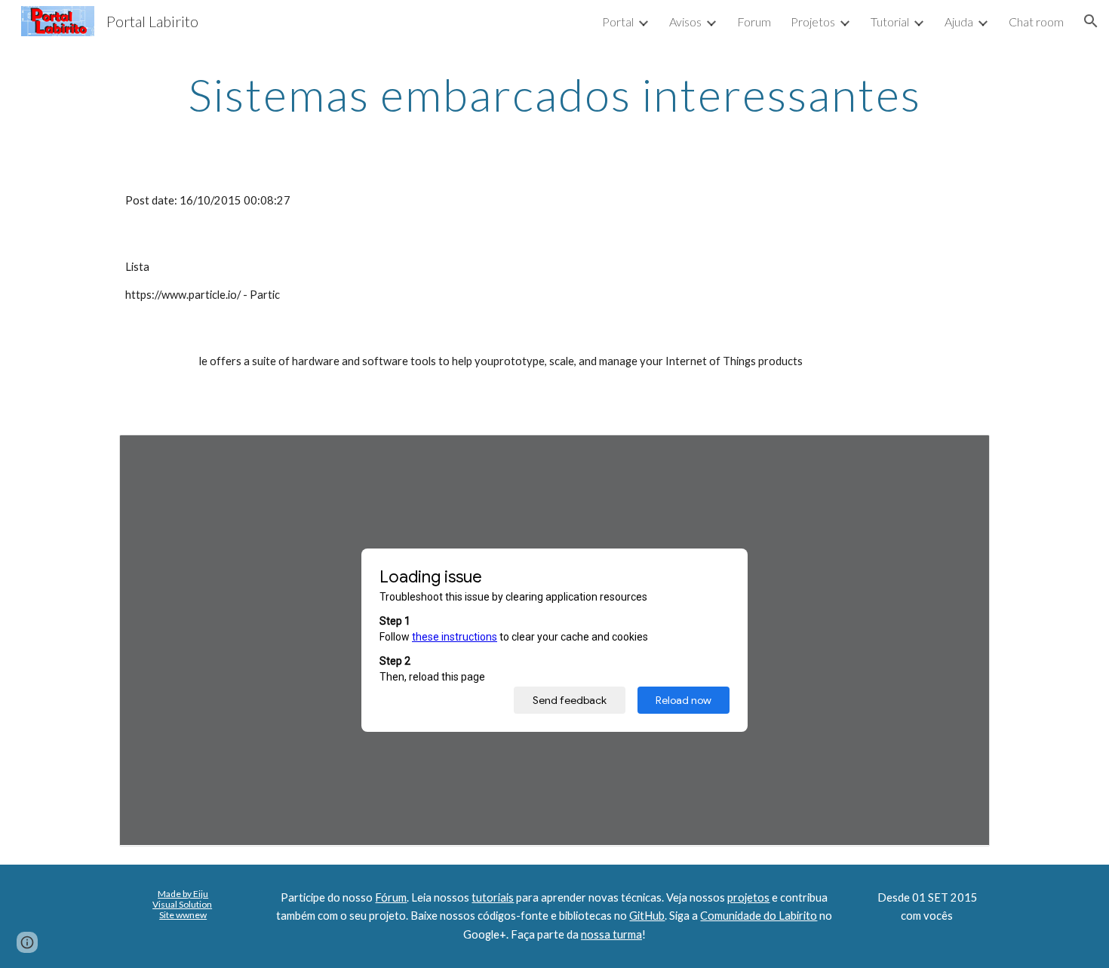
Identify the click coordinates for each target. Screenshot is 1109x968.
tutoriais (493, 897)
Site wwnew (183, 914)
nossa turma (611, 934)
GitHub (647, 915)
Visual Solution (182, 904)
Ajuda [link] (959, 21)
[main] (554, 94)
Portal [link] (618, 21)
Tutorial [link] (890, 21)
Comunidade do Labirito (758, 915)
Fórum (391, 897)
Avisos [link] (685, 21)
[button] (1091, 21)
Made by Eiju (183, 893)
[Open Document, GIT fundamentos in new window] (961, 454)
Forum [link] (754, 21)
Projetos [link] (813, 21)
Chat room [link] (1036, 21)
